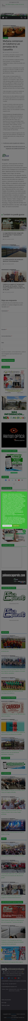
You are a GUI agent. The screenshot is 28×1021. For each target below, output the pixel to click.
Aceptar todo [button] (16, 525)
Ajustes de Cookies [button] (7, 525)
